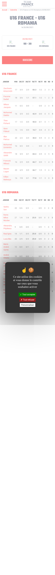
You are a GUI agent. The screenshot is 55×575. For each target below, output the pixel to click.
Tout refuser (28, 299)
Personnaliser (27, 305)
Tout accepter (28, 294)
